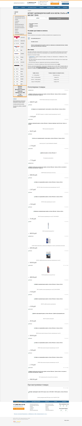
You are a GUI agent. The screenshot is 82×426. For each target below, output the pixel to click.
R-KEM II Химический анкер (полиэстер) (48, 172)
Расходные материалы (50, 405)
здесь (58, 64)
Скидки (31, 24)
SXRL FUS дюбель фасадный (48, 318)
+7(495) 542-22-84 (41, 68)
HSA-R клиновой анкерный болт (48, 231)
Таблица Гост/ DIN (50, 7)
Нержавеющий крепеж (34, 404)
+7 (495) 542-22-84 (31, 2)
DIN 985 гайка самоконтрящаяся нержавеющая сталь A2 (48, 362)
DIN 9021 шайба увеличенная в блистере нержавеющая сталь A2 (48, 260)
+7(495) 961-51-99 (50, 68)
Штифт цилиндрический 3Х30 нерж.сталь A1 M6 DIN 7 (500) (48, 397)
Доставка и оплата (32, 7)
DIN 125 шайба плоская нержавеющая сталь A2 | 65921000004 (48, 289)
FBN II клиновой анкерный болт (48, 128)
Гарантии (41, 7)
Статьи (15, 98)
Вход (68, 1)
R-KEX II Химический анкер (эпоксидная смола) (48, 99)
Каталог (16, 7)
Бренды (23, 7)
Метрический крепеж (34, 410)
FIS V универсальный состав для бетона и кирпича (48, 377)
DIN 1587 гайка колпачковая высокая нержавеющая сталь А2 (48, 187)
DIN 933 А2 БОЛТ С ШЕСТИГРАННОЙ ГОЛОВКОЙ (48, 143)
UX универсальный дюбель (48, 158)
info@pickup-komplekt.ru (31, 3)
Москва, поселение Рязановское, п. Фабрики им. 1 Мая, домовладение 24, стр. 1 (30, 413)
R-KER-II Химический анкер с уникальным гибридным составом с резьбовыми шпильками (48, 245)
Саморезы (32, 407)
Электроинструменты (50, 410)
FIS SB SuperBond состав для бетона (48, 274)
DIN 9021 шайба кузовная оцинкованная (48, 304)
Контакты (65, 7)
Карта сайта (66, 420)
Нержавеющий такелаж (34, 405)
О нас (59, 7)
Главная (17, 401)
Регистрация (64, 1)
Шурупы (47, 406)
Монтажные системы (49, 404)
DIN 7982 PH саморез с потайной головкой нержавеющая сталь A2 (48, 114)
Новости (47, 401)
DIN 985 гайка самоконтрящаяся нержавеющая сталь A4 (48, 347)
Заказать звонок (54, 3)
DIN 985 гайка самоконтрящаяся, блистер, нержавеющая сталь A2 (48, 333)
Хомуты (47, 407)
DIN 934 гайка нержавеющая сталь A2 (48, 201)
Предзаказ (59, 18)
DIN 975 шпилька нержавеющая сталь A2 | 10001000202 (48, 216)
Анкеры (31, 406)
